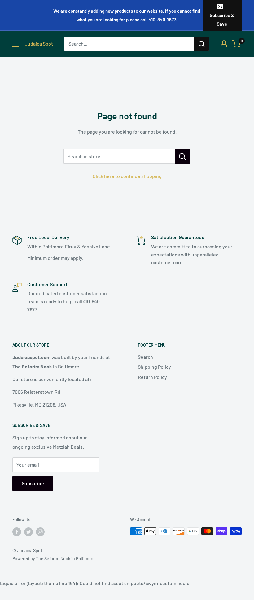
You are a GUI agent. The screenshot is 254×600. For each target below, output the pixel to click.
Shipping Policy (154, 367)
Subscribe (33, 483)
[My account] (224, 43)
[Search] (201, 44)
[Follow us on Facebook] (16, 531)
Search (145, 357)
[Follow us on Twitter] (28, 531)
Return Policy (152, 377)
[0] (236, 43)
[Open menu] (15, 44)
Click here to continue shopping (127, 176)
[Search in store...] (182, 156)
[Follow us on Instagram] (40, 531)
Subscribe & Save (222, 19)
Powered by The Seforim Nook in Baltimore (53, 558)
